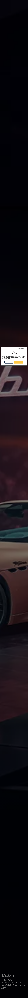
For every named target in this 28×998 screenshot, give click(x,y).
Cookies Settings (9, 362)
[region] (14, 356)
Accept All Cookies (18, 362)
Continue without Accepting (21, 348)
